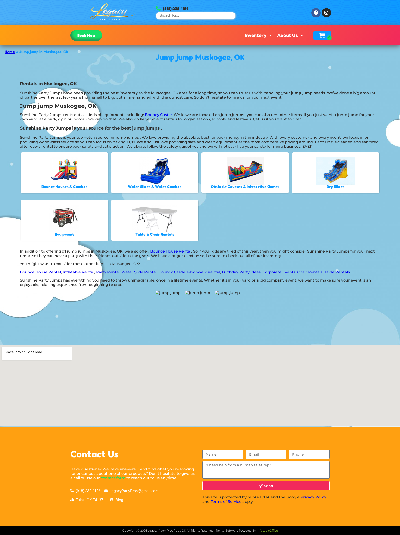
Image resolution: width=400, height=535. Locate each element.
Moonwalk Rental (203, 272)
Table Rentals (337, 272)
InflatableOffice (267, 530)
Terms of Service (226, 501)
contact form (113, 478)
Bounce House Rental (170, 251)
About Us (287, 35)
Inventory (255, 35)
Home (10, 52)
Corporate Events (278, 272)
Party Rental (108, 272)
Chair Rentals (309, 272)
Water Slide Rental (139, 272)
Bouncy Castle (158, 115)
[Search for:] (195, 15)
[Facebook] (316, 12)
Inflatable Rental (78, 272)
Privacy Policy (313, 497)
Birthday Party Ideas (241, 272)
